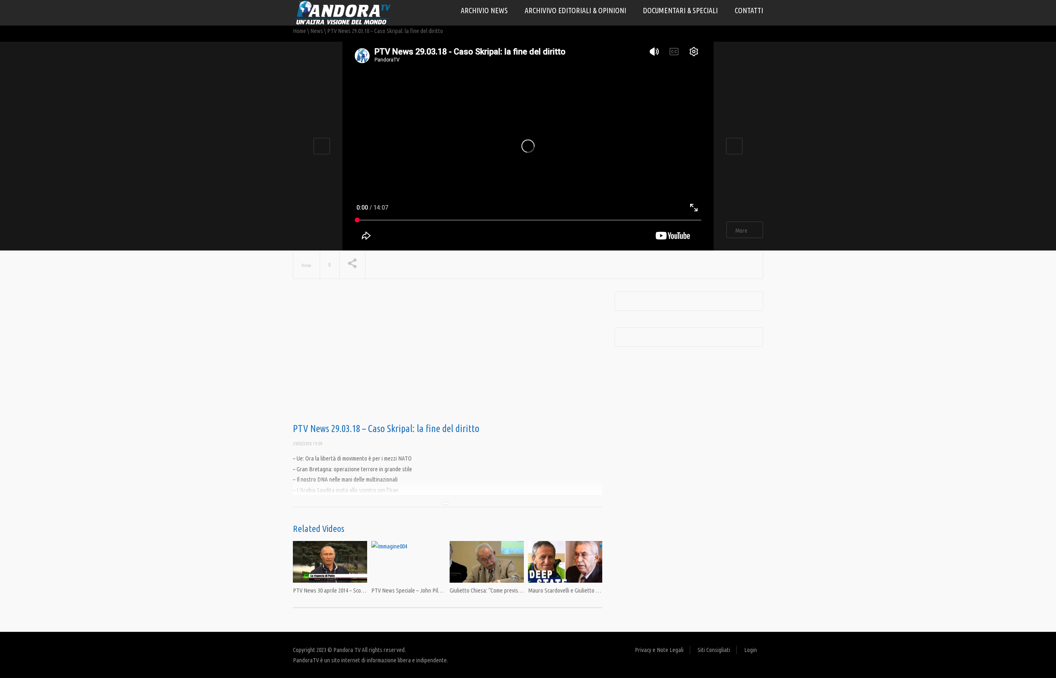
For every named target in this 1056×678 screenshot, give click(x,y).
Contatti (749, 10)
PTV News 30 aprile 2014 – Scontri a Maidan (342, 590)
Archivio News (484, 10)
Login (750, 649)
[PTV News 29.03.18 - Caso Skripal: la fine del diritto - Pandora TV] (342, 12)
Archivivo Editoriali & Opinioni (575, 10)
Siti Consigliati (714, 649)
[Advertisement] (447, 357)
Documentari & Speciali (680, 10)
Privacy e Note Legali (659, 649)
